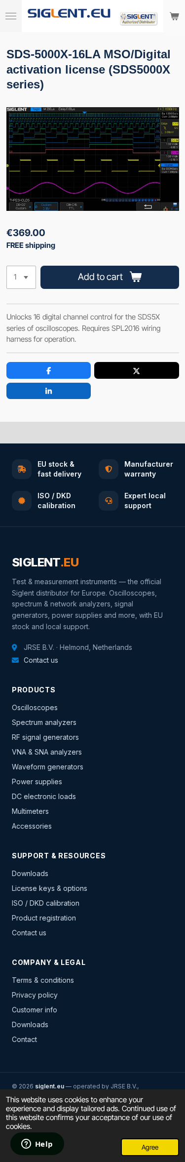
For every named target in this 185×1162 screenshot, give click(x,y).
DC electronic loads (44, 796)
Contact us (41, 660)
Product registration (44, 918)
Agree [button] (150, 1147)
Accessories (32, 826)
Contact (24, 1039)
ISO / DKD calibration (45, 903)
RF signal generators (45, 737)
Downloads (30, 873)
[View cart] (174, 16)
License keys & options (49, 888)
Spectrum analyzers (44, 722)
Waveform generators (47, 766)
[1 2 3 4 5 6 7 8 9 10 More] (21, 277)
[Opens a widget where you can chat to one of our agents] (37, 1144)
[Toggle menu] (11, 16)
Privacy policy (35, 995)
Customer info (34, 1009)
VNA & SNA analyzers (47, 752)
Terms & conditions (43, 980)
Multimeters (30, 811)
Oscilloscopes (35, 707)
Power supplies (37, 781)
